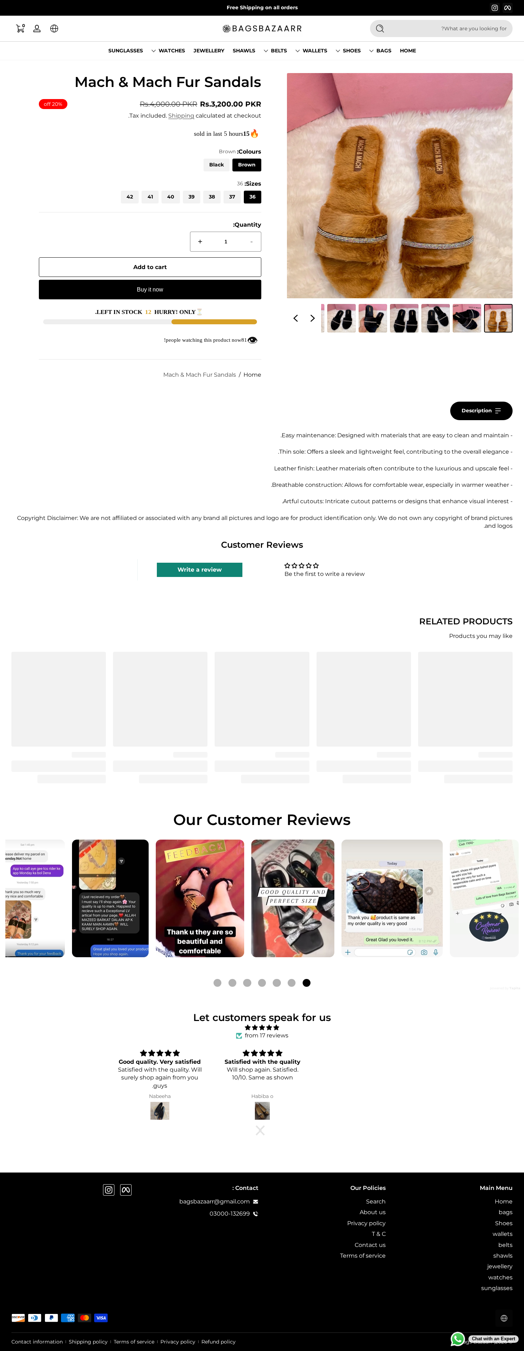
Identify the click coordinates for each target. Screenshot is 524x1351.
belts (279, 50)
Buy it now (150, 290)
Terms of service (363, 1255)
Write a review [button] (200, 569)
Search (376, 1201)
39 (192, 197)
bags (383, 50)
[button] (54, 28)
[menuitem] (453, 1202)
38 (212, 197)
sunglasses (497, 1288)
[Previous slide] (312, 318)
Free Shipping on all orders (262, 7)
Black (216, 164)
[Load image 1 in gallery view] (498, 318)
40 (170, 197)
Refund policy (218, 1342)
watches (172, 50)
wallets (315, 50)
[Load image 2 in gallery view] (467, 318)
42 (130, 197)
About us (373, 1212)
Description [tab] (477, 410)
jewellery (500, 1266)
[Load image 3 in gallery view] (435, 318)
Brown (247, 164)
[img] (262, 1027)
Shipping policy (88, 1342)
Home (252, 374)
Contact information (37, 1342)
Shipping (181, 115)
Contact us (370, 1245)
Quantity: (247, 224)
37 (232, 197)
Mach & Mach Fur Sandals (199, 374)
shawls (503, 1255)
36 (253, 197)
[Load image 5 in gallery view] (373, 318)
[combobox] (453, 28)
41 (150, 197)
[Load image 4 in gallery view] (404, 318)
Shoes (352, 50)
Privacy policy (366, 1223)
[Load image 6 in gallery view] (341, 318)
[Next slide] (295, 318)
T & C (379, 1234)
